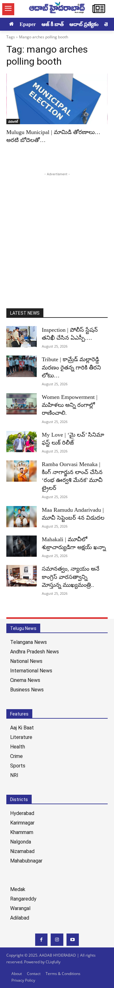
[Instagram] (57, 939)
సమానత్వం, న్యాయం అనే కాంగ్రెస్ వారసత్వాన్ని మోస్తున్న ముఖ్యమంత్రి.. (70, 577)
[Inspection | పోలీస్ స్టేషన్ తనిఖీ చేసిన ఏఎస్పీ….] (21, 336)
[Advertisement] (57, 234)
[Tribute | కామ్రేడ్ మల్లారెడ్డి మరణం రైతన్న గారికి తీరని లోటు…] (21, 366)
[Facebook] (41, 939)
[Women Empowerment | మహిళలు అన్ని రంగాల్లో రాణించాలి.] (21, 403)
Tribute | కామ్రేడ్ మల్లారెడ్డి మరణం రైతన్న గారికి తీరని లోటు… (71, 367)
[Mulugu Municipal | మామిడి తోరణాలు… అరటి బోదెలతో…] (57, 99)
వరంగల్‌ (13, 121)
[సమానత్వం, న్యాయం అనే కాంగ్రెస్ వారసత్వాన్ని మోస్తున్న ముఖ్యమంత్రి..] (21, 575)
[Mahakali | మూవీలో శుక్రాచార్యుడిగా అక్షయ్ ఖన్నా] (21, 546)
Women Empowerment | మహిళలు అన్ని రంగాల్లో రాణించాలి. (70, 405)
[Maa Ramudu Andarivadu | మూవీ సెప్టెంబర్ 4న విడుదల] (21, 516)
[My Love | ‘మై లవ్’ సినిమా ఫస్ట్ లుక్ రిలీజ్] (21, 441)
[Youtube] (72, 939)
